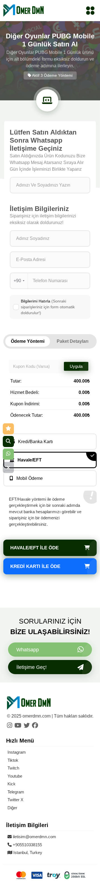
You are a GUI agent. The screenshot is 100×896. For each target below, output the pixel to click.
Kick (12, 783)
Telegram (16, 792)
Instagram (17, 752)
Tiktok (13, 760)
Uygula (76, 366)
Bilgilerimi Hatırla (48, 307)
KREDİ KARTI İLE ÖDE (35, 566)
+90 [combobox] (17, 280)
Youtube (15, 776)
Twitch (13, 768)
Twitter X (15, 799)
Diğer (12, 807)
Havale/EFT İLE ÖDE (34, 547)
